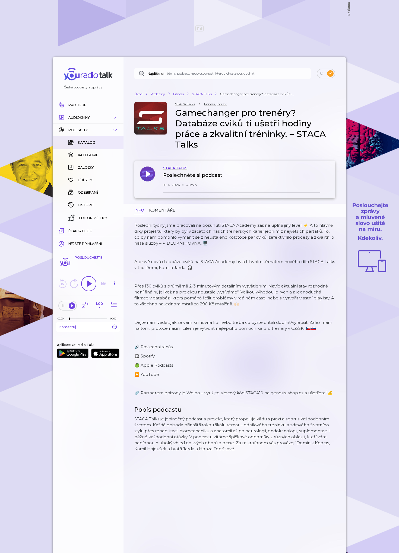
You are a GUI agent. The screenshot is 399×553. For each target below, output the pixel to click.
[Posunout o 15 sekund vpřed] (74, 283)
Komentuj (67, 327)
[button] (88, 117)
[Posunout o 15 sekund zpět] (62, 283)
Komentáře (162, 210)
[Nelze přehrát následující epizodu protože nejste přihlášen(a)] (103, 283)
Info (139, 210)
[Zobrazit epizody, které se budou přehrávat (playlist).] (113, 306)
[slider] (69, 319)
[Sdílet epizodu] (329, 178)
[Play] (89, 283)
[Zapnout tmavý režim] (326, 73)
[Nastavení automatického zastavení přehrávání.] (85, 305)
